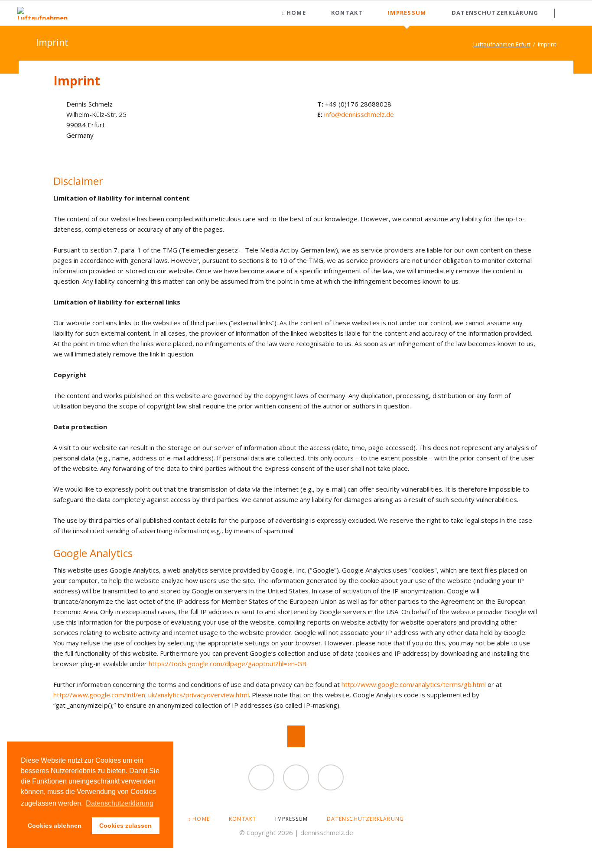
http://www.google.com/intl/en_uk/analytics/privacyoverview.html (151, 694)
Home (296, 12)
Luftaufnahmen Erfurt (501, 44)
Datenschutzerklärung (495, 12)
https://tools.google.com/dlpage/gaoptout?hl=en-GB (227, 663)
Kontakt (347, 12)
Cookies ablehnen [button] (54, 825)
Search (571, 13)
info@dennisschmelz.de (359, 114)
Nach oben (296, 736)
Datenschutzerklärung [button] (119, 803)
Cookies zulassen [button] (125, 825)
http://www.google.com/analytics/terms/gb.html (414, 684)
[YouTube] (296, 777)
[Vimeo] (261, 777)
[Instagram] (331, 777)
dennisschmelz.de (326, 832)
